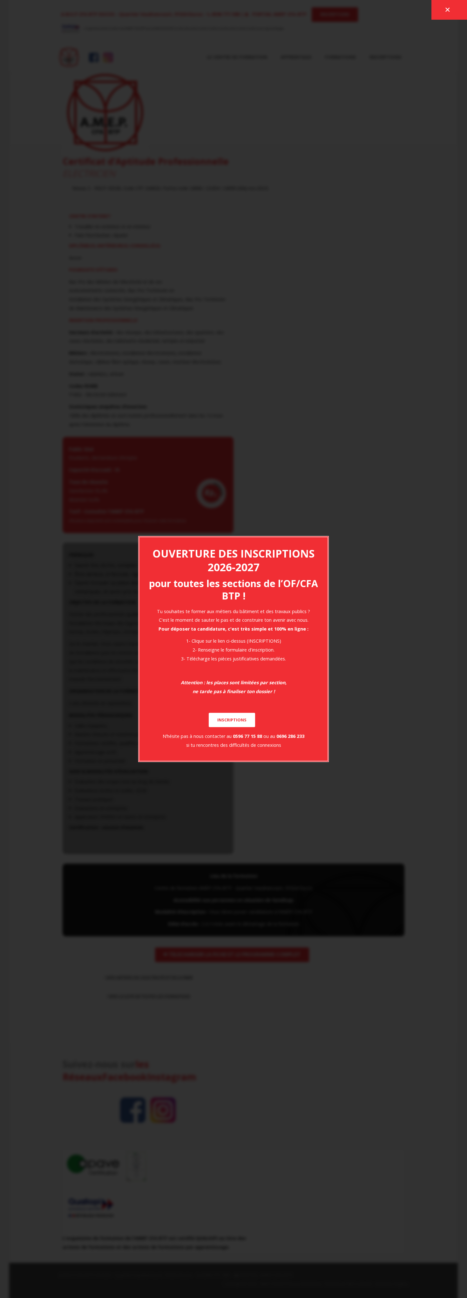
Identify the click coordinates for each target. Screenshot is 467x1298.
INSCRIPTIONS (232, 720)
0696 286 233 (290, 736)
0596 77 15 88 (247, 736)
